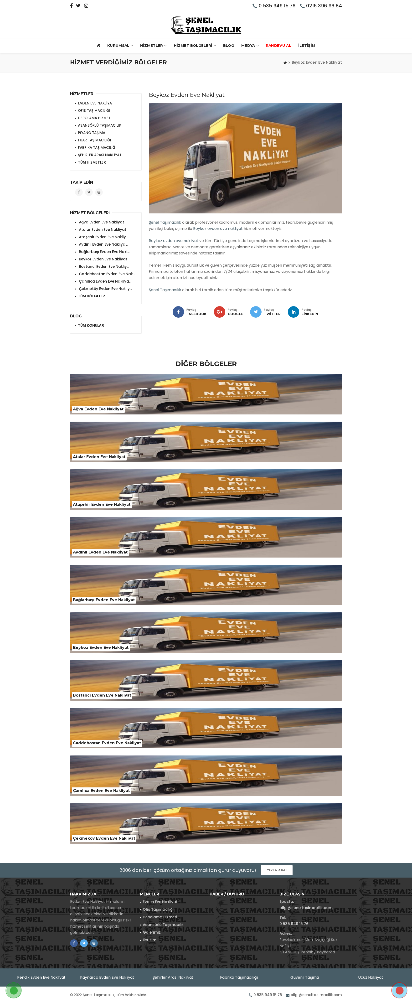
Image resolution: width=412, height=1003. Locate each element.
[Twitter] (256, 312)
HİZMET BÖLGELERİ (193, 45)
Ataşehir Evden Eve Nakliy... (103, 236)
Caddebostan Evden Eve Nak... (106, 273)
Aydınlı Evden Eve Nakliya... (103, 244)
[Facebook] (178, 312)
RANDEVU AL (278, 45)
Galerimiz (152, 932)
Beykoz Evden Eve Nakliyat (102, 259)
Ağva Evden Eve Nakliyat (101, 222)
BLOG (228, 45)
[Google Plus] (219, 312)
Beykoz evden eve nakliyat (218, 228)
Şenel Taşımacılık (165, 222)
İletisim (149, 939)
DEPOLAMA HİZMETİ (95, 117)
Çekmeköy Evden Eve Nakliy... (105, 288)
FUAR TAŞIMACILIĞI (94, 140)
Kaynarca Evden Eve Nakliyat (107, 977)
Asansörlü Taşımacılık (163, 924)
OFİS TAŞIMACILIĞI (94, 110)
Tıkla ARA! (277, 870)
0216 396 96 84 (324, 6)
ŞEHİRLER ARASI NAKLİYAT (100, 154)
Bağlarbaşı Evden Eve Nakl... (103, 251)
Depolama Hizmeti (160, 917)
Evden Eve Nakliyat (160, 901)
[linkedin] (293, 312)
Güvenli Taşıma (304, 977)
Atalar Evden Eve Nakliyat (102, 229)
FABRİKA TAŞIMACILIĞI (97, 147)
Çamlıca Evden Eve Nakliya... (104, 281)
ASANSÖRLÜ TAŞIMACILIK (99, 125)
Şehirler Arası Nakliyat (173, 977)
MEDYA (248, 45)
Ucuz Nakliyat (370, 977)
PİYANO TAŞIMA (91, 132)
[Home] (285, 62)
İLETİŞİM (306, 45)
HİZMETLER (151, 45)
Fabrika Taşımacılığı (239, 977)
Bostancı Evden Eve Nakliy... (103, 266)
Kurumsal (118, 45)
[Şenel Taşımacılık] (206, 25)
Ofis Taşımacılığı (158, 909)
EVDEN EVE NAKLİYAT (96, 103)
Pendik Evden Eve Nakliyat (41, 977)
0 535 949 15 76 (277, 6)
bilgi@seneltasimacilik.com (306, 907)
